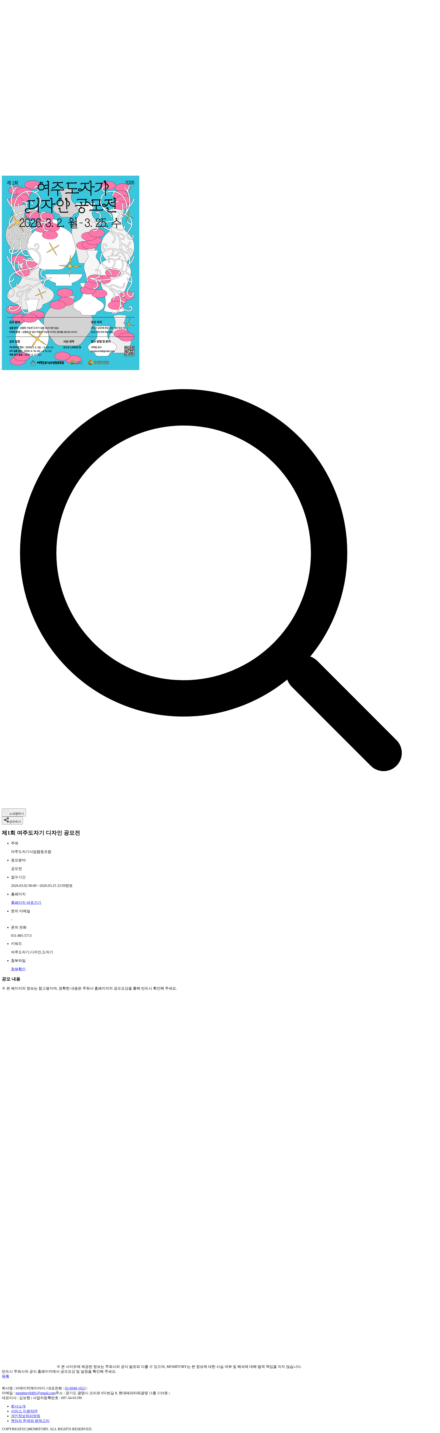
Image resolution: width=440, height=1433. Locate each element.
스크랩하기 (16, 813)
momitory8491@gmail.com (35, 1393)
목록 (5, 1376)
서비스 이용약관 (24, 1411)
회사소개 (18, 1406)
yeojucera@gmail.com (71, 1264)
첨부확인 (18, 969)
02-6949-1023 (75, 1388)
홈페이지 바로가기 (26, 903)
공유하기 (15, 821)
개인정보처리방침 (25, 1416)
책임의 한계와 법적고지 (30, 1421)
